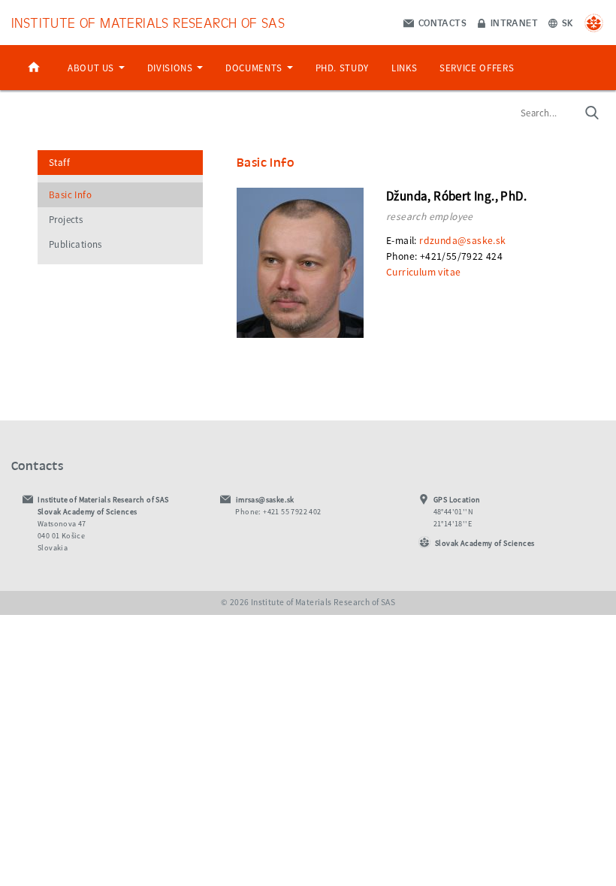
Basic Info (70, 194)
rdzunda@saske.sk (462, 240)
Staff (59, 162)
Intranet (513, 22)
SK (566, 22)
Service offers (476, 68)
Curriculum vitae (423, 272)
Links (404, 68)
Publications (75, 244)
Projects (66, 219)
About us (92, 68)
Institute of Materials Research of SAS (148, 22)
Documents (255, 68)
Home (33, 67)
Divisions (171, 68)
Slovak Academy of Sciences (484, 543)
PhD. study (342, 68)
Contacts (441, 22)
